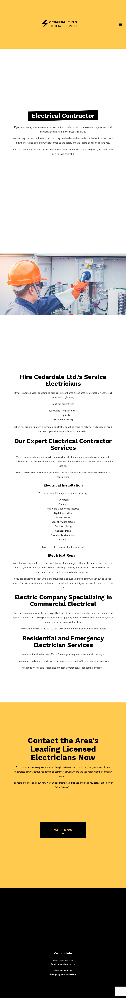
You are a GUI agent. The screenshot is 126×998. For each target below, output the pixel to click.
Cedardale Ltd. (63, 22)
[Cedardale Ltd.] (45, 24)
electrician (62, 427)
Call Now (63, 830)
